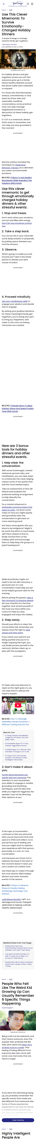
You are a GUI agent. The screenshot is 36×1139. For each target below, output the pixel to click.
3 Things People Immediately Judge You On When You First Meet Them (16, 738)
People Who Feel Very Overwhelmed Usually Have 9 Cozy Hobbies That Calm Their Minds (19, 948)
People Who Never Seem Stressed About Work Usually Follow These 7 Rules (18, 964)
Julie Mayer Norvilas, (11, 899)
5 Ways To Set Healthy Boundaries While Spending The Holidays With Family (17, 180)
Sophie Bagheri (7, 1008)
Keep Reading (18, 1120)
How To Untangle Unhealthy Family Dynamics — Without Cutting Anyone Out (16, 722)
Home (4, 10)
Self (11, 10)
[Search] (27, 4)
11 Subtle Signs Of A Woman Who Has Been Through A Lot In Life (18, 751)
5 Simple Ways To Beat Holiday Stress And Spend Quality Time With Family (18, 408)
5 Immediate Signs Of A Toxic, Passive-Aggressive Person (17, 745)
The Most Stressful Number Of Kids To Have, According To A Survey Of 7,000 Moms (17, 956)
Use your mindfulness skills (14, 301)
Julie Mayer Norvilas (9, 44)
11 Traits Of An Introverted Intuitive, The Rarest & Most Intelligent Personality (16, 758)
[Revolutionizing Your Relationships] (18, 3)
